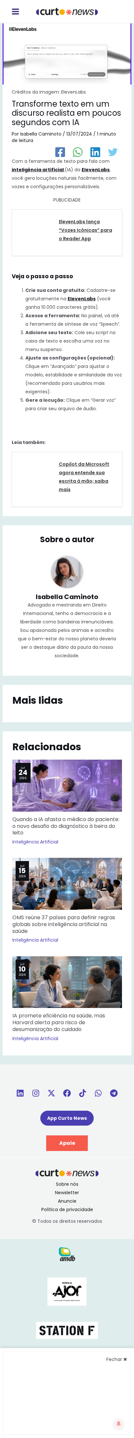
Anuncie (67, 1201)
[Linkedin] (20, 1093)
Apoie (67, 1143)
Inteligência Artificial (35, 842)
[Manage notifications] (119, 1423)
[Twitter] (113, 152)
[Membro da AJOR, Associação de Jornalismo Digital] (67, 1291)
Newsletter (67, 1192)
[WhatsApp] (78, 152)
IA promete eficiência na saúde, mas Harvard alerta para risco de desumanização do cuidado (58, 1022)
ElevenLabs (96, 169)
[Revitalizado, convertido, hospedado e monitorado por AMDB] (67, 1253)
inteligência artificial (38, 169)
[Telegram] (114, 1093)
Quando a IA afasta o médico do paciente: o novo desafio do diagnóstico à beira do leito (65, 826)
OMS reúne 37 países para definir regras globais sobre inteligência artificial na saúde (63, 924)
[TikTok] (82, 1093)
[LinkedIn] (95, 152)
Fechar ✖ (116, 1359)
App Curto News (67, 1118)
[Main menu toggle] (15, 11)
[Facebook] (60, 152)
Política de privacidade (67, 1209)
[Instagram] (36, 1093)
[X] (51, 1093)
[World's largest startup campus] (67, 1330)
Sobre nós (67, 1184)
